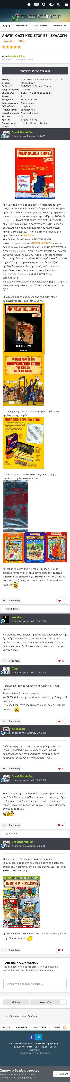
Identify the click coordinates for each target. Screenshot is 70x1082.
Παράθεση (14, 600)
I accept (63, 1073)
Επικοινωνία (41, 1046)
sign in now (19, 970)
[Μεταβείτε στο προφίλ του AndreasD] (6, 730)
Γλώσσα (39, 1043)
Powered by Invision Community (35, 1053)
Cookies (53, 1046)
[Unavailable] (24, 328)
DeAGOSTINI (27, 86)
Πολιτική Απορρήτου (22, 1046)
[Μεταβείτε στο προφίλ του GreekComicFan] (6, 134)
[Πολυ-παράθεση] (4, 600)
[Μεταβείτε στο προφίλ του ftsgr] (6, 670)
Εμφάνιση (52, 1043)
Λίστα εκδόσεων (43, 86)
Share (17, 1002)
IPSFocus (27, 1043)
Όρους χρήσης (24, 1077)
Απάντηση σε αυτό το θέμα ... (26, 983)
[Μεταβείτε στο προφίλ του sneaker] (6, 619)
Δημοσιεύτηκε (28, 136)
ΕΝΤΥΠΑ (28, 59)
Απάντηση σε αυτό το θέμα (35, 70)
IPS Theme (14, 1043)
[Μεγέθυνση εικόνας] (35, 173)
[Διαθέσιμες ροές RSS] (64, 1027)
